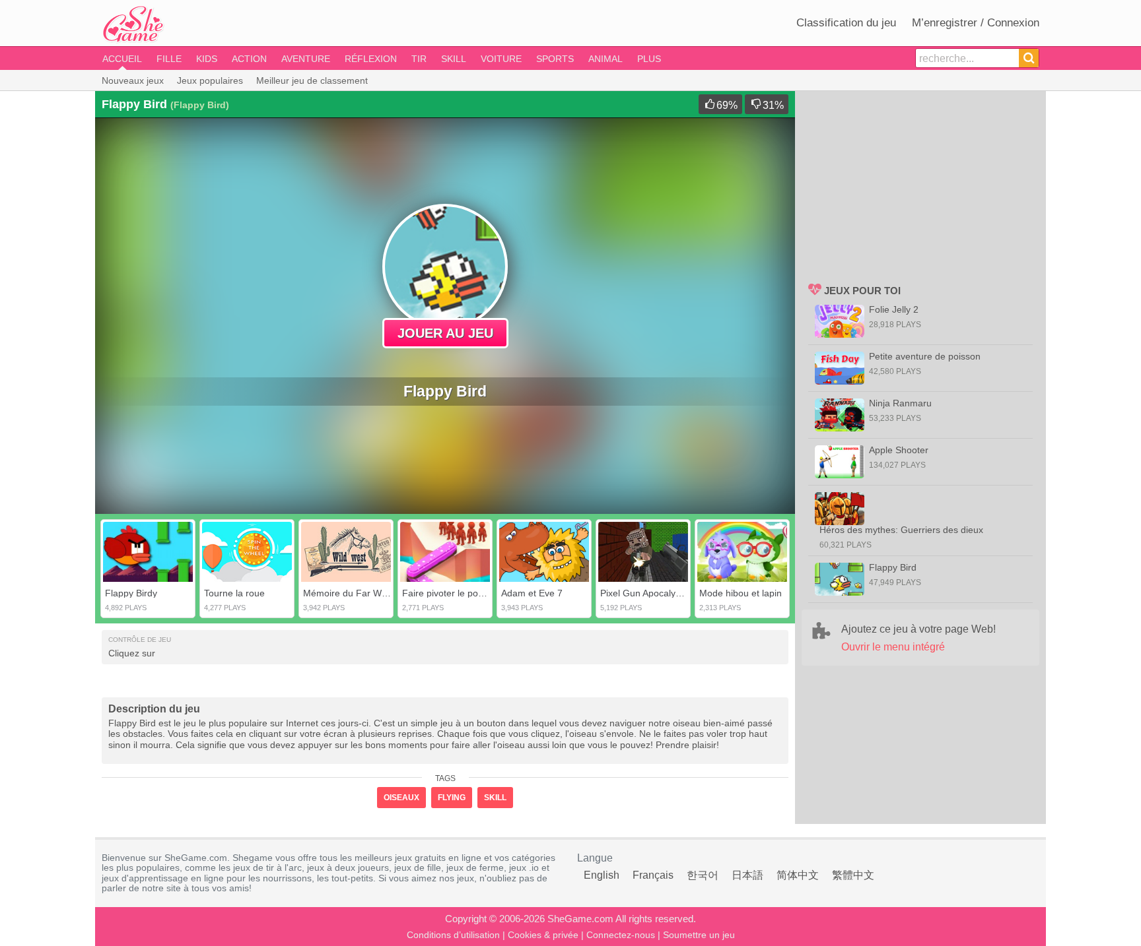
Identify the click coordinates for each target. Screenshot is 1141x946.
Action (249, 58)
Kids (206, 58)
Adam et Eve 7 (532, 593)
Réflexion (371, 58)
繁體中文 (853, 875)
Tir (419, 58)
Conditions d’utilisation (453, 935)
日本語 (747, 875)
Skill (453, 58)
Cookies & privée (543, 935)
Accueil (122, 58)
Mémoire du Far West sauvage (367, 593)
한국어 (702, 875)
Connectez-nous (620, 935)
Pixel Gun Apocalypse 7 (649, 593)
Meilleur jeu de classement (312, 80)
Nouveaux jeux (133, 80)
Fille (169, 58)
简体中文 (798, 875)
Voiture (501, 58)
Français (653, 875)
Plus (649, 58)
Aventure (305, 58)
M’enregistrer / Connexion (975, 22)
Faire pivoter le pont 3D (451, 593)
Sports (555, 58)
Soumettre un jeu (699, 935)
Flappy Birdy (131, 593)
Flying (452, 797)
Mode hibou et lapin (740, 593)
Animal (605, 58)
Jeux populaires (210, 80)
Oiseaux (401, 797)
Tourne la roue (234, 593)
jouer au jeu (445, 333)
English (601, 875)
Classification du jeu (846, 22)
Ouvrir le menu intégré (893, 646)
